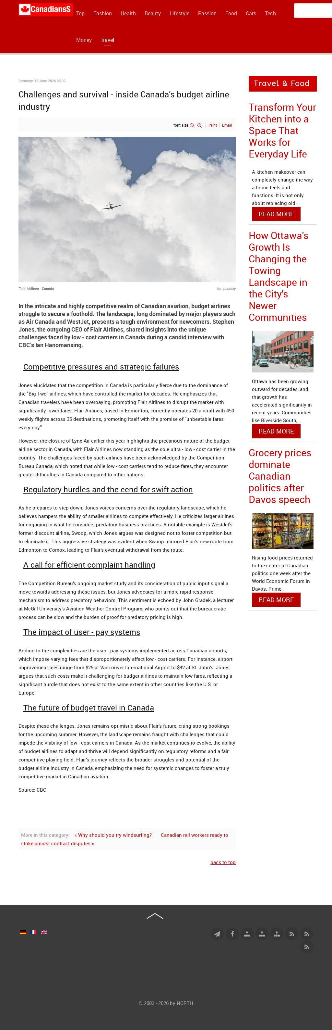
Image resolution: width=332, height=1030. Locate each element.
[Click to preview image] (127, 209)
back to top (223, 862)
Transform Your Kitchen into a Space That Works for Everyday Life (282, 130)
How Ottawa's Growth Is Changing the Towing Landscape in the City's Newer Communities (279, 276)
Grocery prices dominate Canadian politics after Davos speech (280, 476)
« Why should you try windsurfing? (113, 835)
